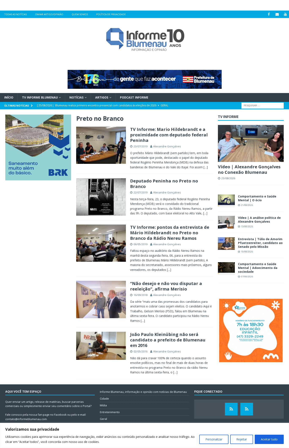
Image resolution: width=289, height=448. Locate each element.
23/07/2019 (140, 146)
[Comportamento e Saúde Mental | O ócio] (226, 201)
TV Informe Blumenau (40, 97)
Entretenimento (110, 412)
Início (8, 97)
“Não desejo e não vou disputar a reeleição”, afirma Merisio (166, 286)
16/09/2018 (140, 295)
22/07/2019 (140, 192)
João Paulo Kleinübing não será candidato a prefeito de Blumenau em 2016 (167, 340)
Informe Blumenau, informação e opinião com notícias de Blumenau (143, 392)
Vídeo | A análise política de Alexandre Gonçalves (259, 219)
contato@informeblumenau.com (26, 419)
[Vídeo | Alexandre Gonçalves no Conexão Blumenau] (251, 143)
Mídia (103, 405)
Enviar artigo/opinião (49, 14)
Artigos (101, 97)
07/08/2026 (247, 276)
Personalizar (213, 439)
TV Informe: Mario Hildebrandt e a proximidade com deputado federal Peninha (169, 134)
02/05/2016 (140, 351)
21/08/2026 (247, 205)
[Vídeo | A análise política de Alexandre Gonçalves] (226, 222)
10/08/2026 (247, 251)
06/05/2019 (140, 244)
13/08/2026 (247, 226)
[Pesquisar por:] (262, 105)
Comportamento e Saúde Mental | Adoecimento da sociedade (257, 268)
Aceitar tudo (269, 439)
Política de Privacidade (111, 14)
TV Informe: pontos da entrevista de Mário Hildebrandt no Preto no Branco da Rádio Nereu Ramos (169, 232)
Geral (103, 419)
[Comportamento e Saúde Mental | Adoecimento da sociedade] (226, 268)
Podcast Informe (134, 97)
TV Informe (228, 116)
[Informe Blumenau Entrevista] (246, 409)
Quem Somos (80, 14)
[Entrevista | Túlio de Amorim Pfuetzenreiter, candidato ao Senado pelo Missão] (226, 243)
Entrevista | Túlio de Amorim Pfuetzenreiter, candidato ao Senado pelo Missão (260, 243)
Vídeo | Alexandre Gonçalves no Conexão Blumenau (249, 169)
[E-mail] (277, 14)
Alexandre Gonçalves (167, 146)
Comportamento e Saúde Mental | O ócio (257, 198)
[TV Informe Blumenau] (231, 409)
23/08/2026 (228, 178)
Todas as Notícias (15, 14)
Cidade (104, 398)
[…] (206, 167)
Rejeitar (241, 439)
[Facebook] (268, 14)
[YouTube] (285, 14)
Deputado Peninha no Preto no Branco (164, 183)
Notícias (76, 97)
